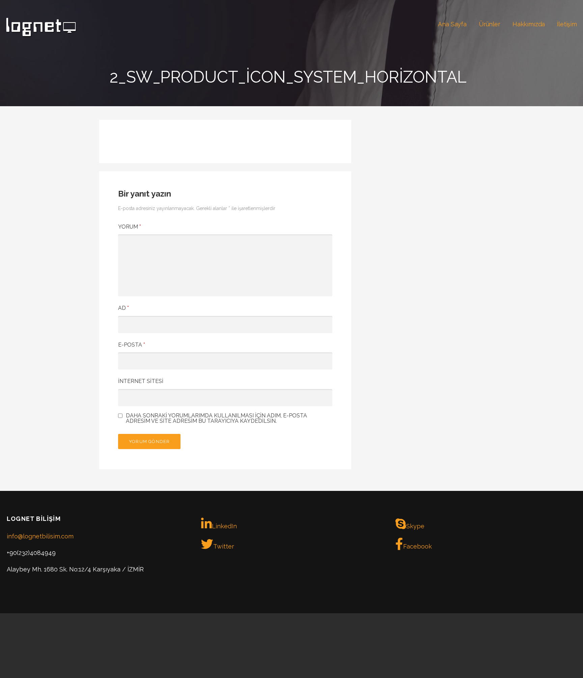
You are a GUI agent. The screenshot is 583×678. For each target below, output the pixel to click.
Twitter (223, 546)
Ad (123, 308)
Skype (415, 526)
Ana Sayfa (452, 24)
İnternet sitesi (140, 381)
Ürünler (489, 24)
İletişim (567, 24)
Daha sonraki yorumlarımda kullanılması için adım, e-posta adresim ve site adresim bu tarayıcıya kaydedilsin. (216, 418)
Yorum (129, 227)
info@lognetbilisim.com (40, 536)
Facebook (417, 546)
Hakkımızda (528, 24)
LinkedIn (224, 526)
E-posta (131, 345)
